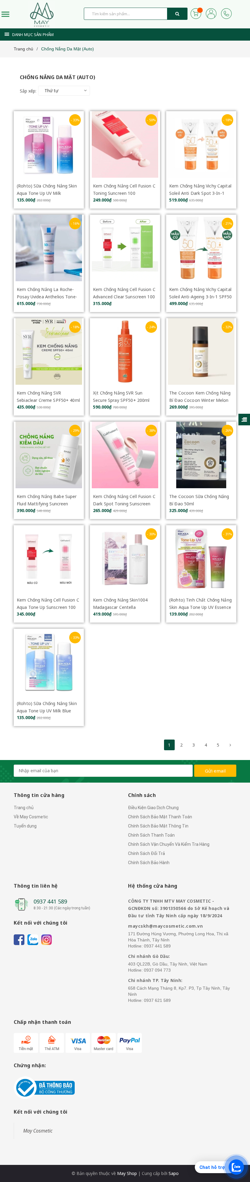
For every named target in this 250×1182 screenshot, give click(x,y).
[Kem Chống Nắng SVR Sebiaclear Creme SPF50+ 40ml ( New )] (49, 351)
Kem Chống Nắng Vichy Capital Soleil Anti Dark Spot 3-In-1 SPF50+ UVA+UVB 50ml (200, 193)
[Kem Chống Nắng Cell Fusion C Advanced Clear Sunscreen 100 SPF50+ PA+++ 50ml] (125, 248)
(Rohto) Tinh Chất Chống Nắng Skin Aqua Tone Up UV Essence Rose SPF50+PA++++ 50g (200, 607)
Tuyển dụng (25, 826)
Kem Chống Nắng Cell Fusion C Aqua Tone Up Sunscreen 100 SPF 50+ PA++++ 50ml (48, 607)
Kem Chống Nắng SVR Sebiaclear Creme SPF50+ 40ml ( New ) (48, 400)
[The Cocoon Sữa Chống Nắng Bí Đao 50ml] (201, 455)
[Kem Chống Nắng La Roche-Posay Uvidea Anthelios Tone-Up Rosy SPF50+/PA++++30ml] (49, 248)
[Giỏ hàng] (196, 13)
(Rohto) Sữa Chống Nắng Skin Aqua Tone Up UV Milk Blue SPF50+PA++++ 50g (47, 710)
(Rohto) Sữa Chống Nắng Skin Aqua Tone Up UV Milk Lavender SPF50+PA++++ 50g (47, 193)
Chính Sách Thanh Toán (151, 835)
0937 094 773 (157, 970)
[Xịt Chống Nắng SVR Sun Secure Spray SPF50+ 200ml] (125, 351)
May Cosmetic (37, 1130)
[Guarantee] (44, 1087)
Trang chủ (24, 807)
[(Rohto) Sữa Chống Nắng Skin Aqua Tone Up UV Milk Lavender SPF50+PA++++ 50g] (49, 144)
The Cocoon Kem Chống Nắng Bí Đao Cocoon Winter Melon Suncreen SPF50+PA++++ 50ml (200, 400)
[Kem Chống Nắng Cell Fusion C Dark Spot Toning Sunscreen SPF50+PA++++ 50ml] (125, 455)
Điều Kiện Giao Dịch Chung (153, 807)
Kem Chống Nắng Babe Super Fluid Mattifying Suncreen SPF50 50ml (47, 503)
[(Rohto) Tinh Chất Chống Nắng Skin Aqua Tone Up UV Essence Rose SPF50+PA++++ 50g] (201, 558)
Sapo (174, 1173)
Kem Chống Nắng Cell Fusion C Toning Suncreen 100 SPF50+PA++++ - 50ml (124, 193)
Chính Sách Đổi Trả (146, 853)
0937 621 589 (157, 1000)
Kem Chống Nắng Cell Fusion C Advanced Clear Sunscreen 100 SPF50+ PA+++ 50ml (124, 296)
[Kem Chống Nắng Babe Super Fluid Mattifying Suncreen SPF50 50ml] (49, 455)
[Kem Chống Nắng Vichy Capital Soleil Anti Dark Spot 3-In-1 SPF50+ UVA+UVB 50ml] (201, 144)
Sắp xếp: (28, 91)
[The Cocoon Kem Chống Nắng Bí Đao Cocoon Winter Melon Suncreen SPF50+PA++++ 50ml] (201, 351)
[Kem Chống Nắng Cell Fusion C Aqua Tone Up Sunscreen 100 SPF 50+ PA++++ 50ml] (49, 558)
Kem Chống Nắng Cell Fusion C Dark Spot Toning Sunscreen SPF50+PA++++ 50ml (124, 503)
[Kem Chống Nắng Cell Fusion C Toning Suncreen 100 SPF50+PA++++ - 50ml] (125, 144)
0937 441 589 (50, 901)
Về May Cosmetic (31, 816)
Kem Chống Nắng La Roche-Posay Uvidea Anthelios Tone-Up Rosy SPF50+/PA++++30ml (47, 296)
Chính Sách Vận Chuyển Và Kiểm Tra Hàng (168, 844)
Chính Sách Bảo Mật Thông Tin (158, 826)
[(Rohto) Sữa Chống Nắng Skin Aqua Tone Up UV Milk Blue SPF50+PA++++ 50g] (49, 662)
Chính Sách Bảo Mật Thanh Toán (160, 816)
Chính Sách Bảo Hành (149, 862)
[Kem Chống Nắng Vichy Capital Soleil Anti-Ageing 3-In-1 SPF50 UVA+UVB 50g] (201, 248)
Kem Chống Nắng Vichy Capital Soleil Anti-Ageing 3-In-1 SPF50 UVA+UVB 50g (200, 296)
